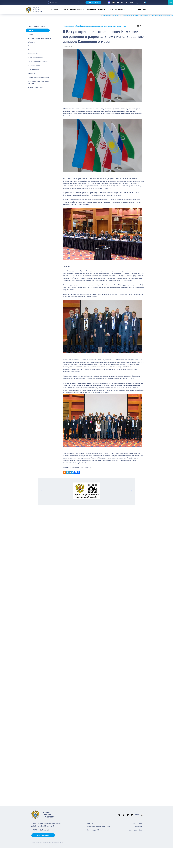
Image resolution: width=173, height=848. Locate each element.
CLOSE (170, 2)
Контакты (138, 827)
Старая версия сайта (134, 830)
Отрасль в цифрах (33, 69)
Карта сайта (137, 823)
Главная (65, 25)
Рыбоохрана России (34, 65)
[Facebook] (75, 472)
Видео (30, 50)
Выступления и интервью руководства (39, 38)
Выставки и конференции (35, 57)
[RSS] (137, 2)
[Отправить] (78, 472)
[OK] (126, 2)
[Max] (109, 2)
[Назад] (41, 491)
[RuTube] (131, 2)
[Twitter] (72, 472)
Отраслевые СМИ (33, 54)
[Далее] (132, 491)
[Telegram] (118, 2)
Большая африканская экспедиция (38, 77)
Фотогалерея (32, 46)
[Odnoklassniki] (64, 472)
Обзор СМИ (31, 42)
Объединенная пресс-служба (73, 9)
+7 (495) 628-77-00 (40, 830)
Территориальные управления (96, 9)
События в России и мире (35, 87)
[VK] (122, 2)
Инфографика (32, 73)
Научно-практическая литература (38, 61)
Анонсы (30, 34)
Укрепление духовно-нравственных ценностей (38, 82)
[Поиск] (76, 2)
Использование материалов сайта (99, 827)
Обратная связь (93, 2)
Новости (30, 30)
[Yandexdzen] (113, 2)
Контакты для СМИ (93, 830)
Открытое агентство (116, 9)
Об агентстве (55, 9)
